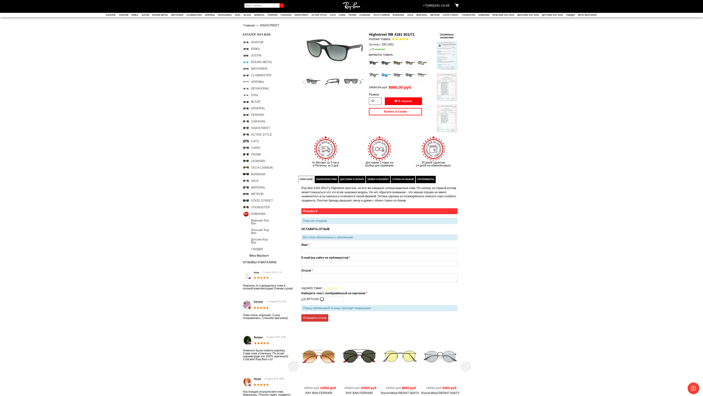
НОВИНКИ (484, 15)
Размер (374, 94)
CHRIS (342, 15)
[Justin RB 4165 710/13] (398, 63)
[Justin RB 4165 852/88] (374, 75)
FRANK (352, 15)
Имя (304, 244)
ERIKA (134, 15)
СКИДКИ (570, 15)
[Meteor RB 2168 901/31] (410, 75)
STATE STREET (451, 15)
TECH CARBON (381, 15)
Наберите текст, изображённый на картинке (333, 293)
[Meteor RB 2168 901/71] (398, 75)
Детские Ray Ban (552, 15)
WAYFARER (177, 15)
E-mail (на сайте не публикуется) (325, 257)
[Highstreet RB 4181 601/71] (313, 81)
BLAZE (247, 15)
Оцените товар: (312, 288)
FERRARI (273, 15)
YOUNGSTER (468, 15)
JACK (410, 15)
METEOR (435, 15)
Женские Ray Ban (528, 15)
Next (465, 366)
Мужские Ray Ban (503, 15)
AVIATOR (124, 15)
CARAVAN (285, 15)
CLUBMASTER (194, 15)
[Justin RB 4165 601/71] (374, 63)
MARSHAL (421, 15)
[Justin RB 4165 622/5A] (422, 63)
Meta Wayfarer (587, 15)
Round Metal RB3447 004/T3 (400, 393)
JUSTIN (145, 15)
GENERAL (259, 15)
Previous (294, 366)
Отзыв (306, 270)
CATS (333, 15)
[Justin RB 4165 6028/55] (386, 75)
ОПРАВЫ (210, 15)
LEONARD (364, 15)
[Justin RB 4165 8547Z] (410, 63)
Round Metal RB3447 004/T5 (440, 393)
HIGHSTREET (301, 15)
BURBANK (398, 15)
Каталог (111, 15)
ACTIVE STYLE (319, 15)
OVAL (238, 15)
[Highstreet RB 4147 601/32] (422, 75)
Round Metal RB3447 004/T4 (359, 393)
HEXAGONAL (225, 15)
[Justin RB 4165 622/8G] (386, 63)
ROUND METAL (160, 15)
